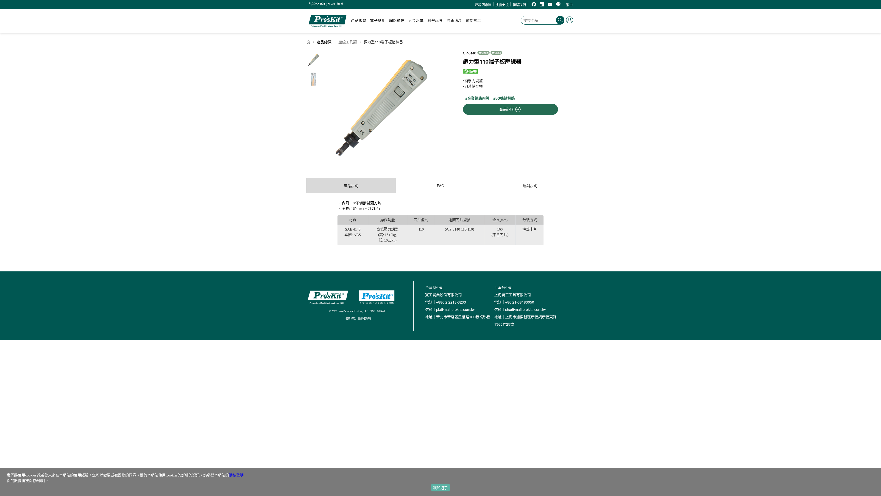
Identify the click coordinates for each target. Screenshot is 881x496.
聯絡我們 (519, 4)
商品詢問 (507, 109)
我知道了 (440, 488)
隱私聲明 (236, 475)
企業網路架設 (478, 98)
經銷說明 (530, 185)
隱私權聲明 (364, 318)
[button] (434, 108)
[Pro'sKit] (327, 29)
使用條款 (351, 318)
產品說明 (351, 185)
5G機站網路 (505, 98)
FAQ (440, 185)
